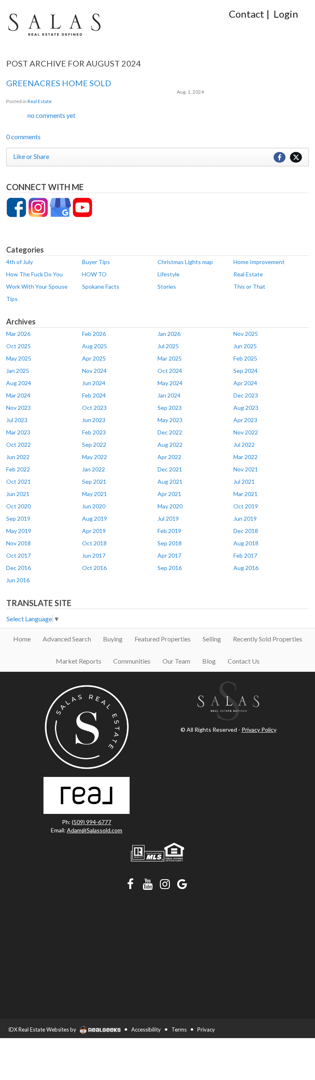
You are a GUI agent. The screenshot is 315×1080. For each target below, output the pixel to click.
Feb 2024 (94, 395)
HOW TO (94, 274)
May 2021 (94, 493)
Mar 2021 (245, 493)
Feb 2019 (169, 530)
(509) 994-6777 (91, 821)
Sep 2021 (94, 481)
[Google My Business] (60, 206)
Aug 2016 (245, 567)
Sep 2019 (18, 518)
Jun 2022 (18, 456)
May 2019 (18, 530)
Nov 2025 (245, 333)
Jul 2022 (244, 444)
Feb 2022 (18, 469)
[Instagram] (38, 206)
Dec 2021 (170, 469)
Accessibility (146, 1029)
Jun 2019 (245, 518)
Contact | (249, 14)
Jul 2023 (16, 419)
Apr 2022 (169, 456)
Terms (179, 1029)
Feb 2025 (245, 358)
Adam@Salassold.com (94, 830)
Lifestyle (169, 274)
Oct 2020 (18, 506)
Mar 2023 (18, 432)
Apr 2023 (245, 419)
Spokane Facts (100, 286)
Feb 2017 (245, 555)
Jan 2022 (93, 469)
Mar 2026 (18, 333)
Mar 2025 (170, 358)
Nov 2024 (94, 370)
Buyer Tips (96, 261)
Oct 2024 (170, 370)
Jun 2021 (18, 493)
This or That (249, 286)
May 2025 (18, 358)
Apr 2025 (94, 358)
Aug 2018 (245, 543)
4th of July (19, 261)
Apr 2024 (245, 382)
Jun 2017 (93, 555)
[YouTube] (82, 206)
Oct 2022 (18, 444)
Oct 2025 (18, 345)
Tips (12, 298)
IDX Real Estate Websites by (43, 1029)
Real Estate (39, 101)
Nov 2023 (18, 407)
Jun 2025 (245, 345)
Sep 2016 (170, 567)
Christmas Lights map (185, 261)
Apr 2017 (169, 555)
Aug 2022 (170, 444)
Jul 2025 (168, 345)
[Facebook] (16, 206)
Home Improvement (259, 261)
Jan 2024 (169, 395)
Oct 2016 (94, 567)
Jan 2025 (17, 370)
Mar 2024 (18, 395)
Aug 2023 (245, 407)
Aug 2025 (94, 345)
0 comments (23, 136)
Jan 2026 (169, 333)
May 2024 (170, 382)
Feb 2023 (94, 432)
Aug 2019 (94, 518)
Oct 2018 (94, 543)
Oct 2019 (245, 506)
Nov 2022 (245, 432)
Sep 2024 (245, 370)
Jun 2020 (93, 506)
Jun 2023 (93, 419)
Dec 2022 (170, 432)
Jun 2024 (93, 382)
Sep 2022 (94, 444)
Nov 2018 (18, 543)
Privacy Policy (259, 729)
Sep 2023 (170, 407)
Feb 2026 (94, 333)
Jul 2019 (168, 518)
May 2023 (170, 419)
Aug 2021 (170, 481)
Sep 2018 (170, 543)
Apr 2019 (94, 530)
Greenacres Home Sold (58, 83)
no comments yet (51, 115)
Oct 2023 (94, 407)
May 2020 (170, 506)
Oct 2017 (18, 555)
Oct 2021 (18, 481)
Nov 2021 (245, 469)
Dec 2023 (245, 395)
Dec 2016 (18, 567)
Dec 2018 (245, 530)
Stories (167, 286)
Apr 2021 (169, 493)
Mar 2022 (245, 456)
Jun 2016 (18, 580)
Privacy (206, 1029)
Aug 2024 (18, 382)
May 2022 (94, 456)
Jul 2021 (244, 481)
